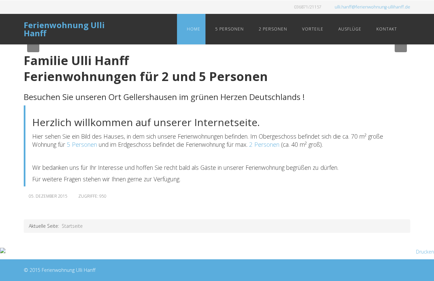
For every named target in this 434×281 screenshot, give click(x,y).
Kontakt (386, 29)
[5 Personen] (66, 144)
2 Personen (272, 29)
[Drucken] (217, 252)
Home (192, 29)
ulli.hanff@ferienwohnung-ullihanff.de (372, 7)
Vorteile (312, 29)
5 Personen (229, 29)
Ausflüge (349, 29)
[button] (33, 46)
